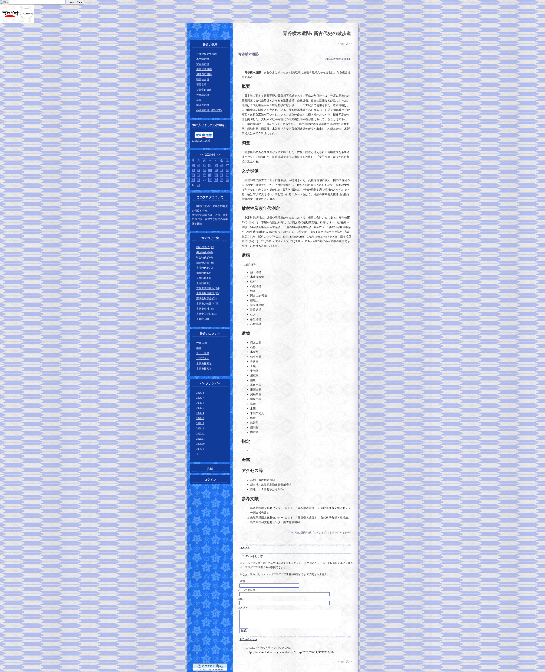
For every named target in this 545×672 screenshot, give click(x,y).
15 (193, 175)
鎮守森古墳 (202, 105)
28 (227, 179)
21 (227, 175)
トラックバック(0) (340, 532)
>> (218, 154)
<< (202, 154)
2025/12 (200, 433)
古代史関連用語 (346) (208, 288)
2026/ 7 (200, 397)
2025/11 (200, 438)
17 (204, 175)
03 (204, 165)
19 (216, 175)
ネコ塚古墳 (202, 59)
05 (216, 165)
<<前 (341, 43)
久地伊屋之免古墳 (206, 53)
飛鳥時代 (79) (203, 272)
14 (227, 170)
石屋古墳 (201, 84)
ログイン (210, 479)
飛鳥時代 (306, 532)
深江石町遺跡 (204, 74)
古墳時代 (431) (204, 267)
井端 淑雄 (201, 343)
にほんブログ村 (201, 140)
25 (210, 179)
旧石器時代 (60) (205, 247)
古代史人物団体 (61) (207, 303)
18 (210, 175)
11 (210, 170)
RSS (210, 468)
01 (193, 165)
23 (198, 179)
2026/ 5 (200, 408)
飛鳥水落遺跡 (204, 69)
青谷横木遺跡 (248, 54)
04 (210, 165)
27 (221, 179)
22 (193, 179)
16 (198, 175)
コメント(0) (320, 532)
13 (221, 170)
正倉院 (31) (202, 318)
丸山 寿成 (202, 353)
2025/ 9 (200, 449)
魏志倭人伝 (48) (205, 262)
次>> (349, 43)
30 (198, 184)
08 (193, 170)
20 (221, 175)
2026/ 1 (200, 428)
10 (204, 170)
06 (221, 165)
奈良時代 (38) (203, 278)
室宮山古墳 (202, 64)
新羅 (198, 99)
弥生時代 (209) (204, 257)
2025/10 (200, 443)
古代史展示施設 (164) (208, 293)
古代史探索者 (204, 363)
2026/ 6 (200, 402)
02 (198, 165)
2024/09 (210, 154)
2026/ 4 (200, 413)
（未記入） (202, 358)
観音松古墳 (202, 79)
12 (216, 170)
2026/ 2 (200, 423)
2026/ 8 (200, 392)
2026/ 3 (200, 418)
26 (216, 179)
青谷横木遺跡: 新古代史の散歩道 (317, 33)
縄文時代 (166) (204, 252)
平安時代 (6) (203, 283)
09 (198, 170)
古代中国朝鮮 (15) (206, 313)
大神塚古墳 (202, 94)
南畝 (198, 348)
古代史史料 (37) (205, 308)
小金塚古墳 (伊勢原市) (209, 110)
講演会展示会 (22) (206, 298)
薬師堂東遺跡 (204, 89)
